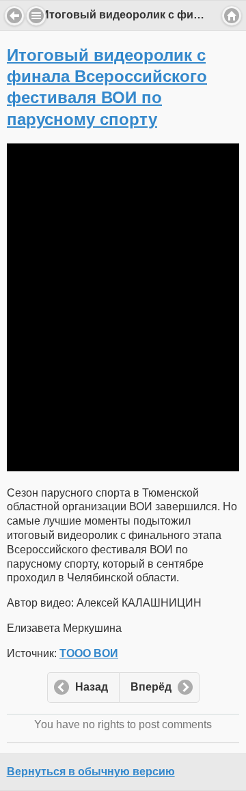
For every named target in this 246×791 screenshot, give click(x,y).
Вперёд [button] (151, 687)
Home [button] (231, 15)
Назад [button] (91, 687)
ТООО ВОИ (88, 653)
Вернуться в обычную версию (91, 771)
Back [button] (14, 15)
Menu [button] (36, 15)
